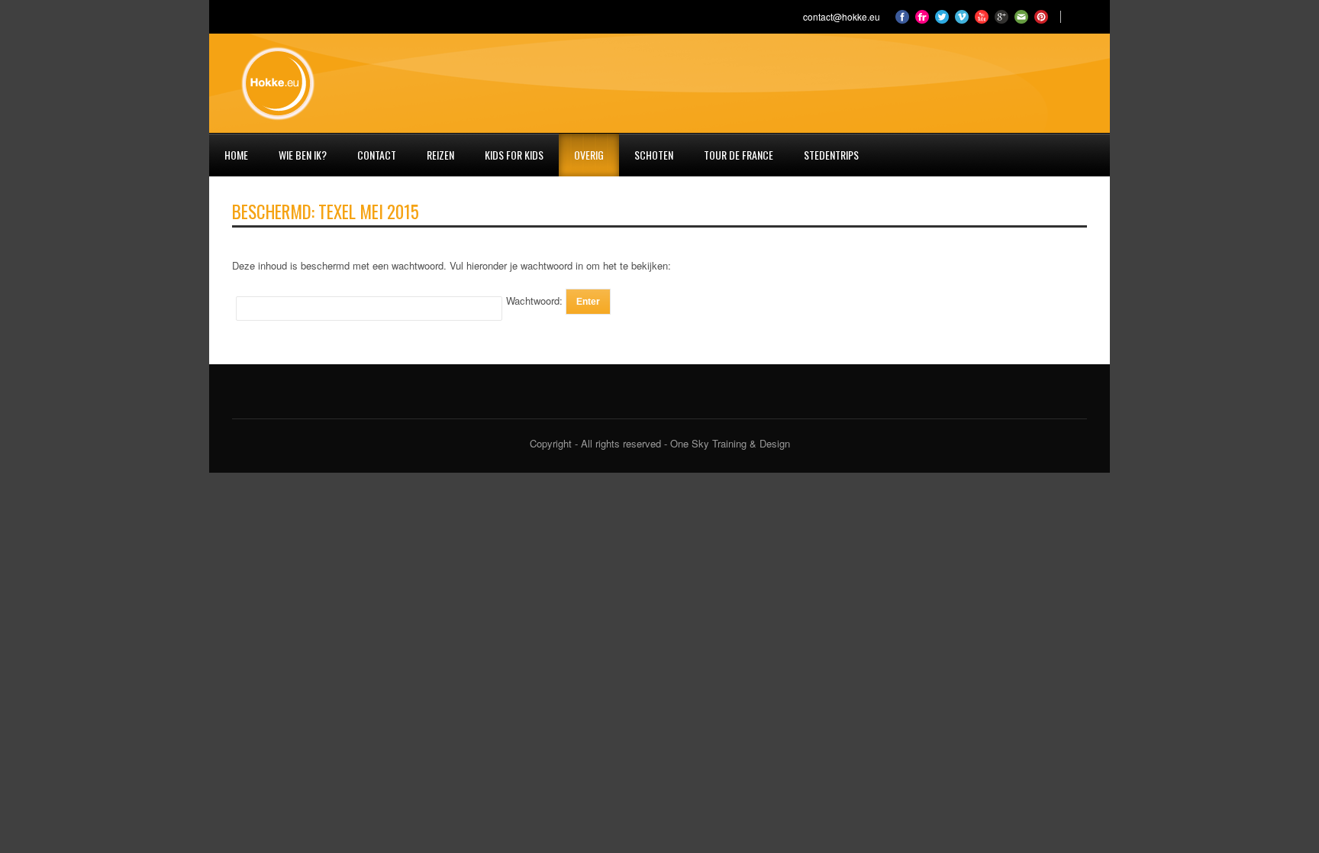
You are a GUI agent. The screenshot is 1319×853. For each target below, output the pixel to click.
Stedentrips (831, 155)
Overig (589, 155)
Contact (376, 155)
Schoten (653, 155)
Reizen (440, 155)
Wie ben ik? (303, 155)
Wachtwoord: (536, 300)
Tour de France (738, 155)
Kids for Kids (514, 155)
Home (236, 155)
